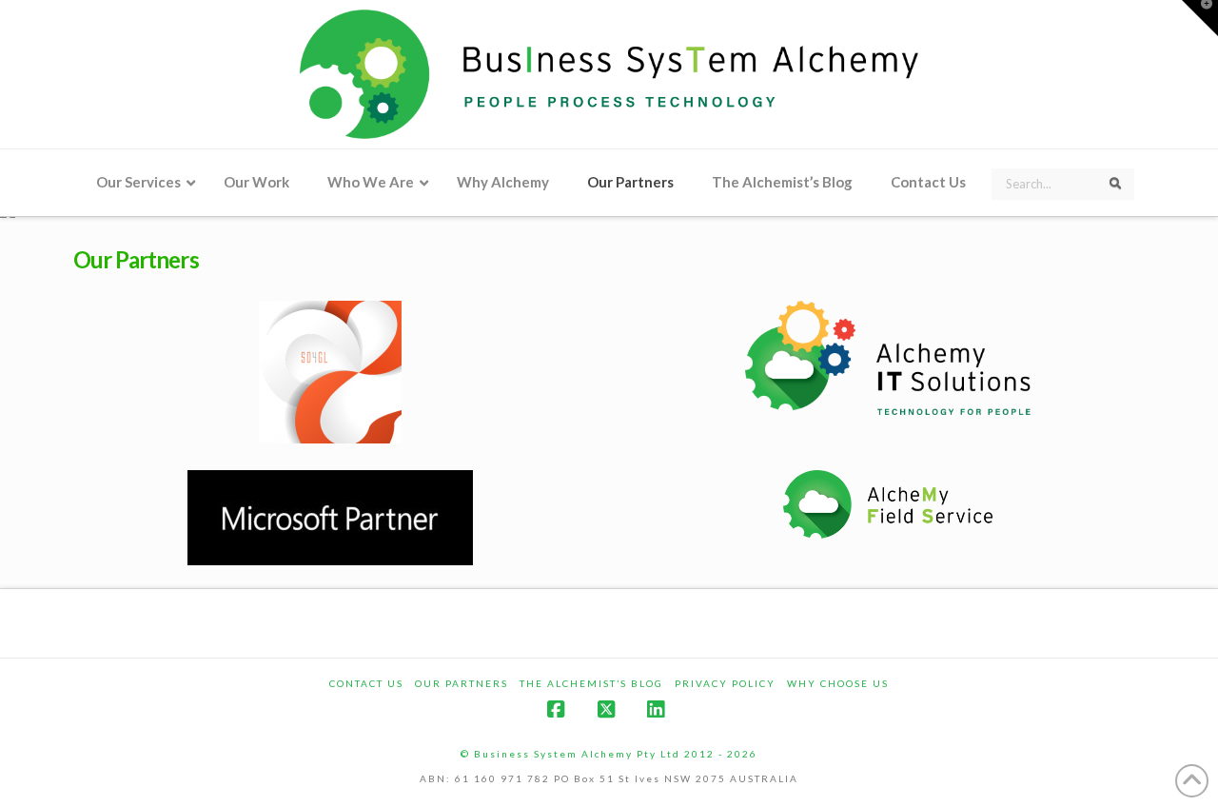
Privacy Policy (725, 683)
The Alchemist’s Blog (591, 683)
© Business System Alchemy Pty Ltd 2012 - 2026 (609, 753)
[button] (1200, 18)
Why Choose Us (838, 683)
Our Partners (461, 683)
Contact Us (366, 683)
